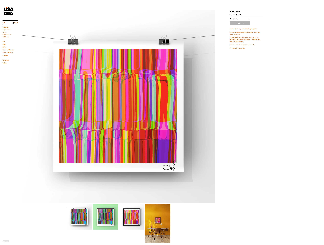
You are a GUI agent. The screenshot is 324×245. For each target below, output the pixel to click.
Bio (4, 41)
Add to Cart (240, 23)
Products (5, 27)
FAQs (4, 47)
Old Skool (5, 37)
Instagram (6, 60)
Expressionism (7, 30)
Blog (4, 44)
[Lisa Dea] (9, 11)
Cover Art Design (8, 52)
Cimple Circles (7, 34)
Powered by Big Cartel (6, 241)
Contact (5, 55)
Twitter (5, 63)
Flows (4, 32)
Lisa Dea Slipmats (8, 50)
